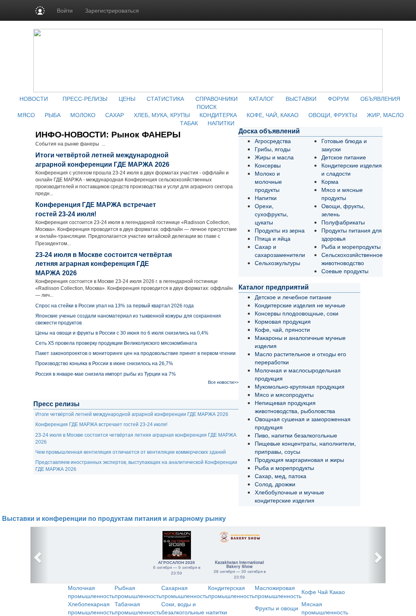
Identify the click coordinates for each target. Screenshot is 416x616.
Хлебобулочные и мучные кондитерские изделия (289, 496)
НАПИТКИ (221, 123)
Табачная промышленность (138, 608)
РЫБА (53, 115)
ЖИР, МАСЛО (385, 115)
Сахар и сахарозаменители (280, 250)
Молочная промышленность (91, 591)
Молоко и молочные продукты (268, 181)
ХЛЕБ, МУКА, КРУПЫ (162, 115)
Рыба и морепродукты (351, 246)
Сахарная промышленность (184, 591)
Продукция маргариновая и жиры (299, 459)
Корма (329, 181)
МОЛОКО (82, 115)
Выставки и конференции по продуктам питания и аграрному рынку (114, 518)
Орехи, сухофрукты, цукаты (271, 214)
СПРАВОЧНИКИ (216, 98)
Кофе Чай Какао (323, 592)
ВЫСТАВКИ (301, 98)
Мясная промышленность (324, 608)
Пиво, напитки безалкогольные (296, 435)
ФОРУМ (338, 98)
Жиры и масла (274, 157)
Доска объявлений (269, 131)
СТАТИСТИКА (165, 98)
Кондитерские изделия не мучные (300, 305)
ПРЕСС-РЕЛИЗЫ (85, 98)
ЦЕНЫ (127, 98)
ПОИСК (207, 106)
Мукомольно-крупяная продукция (299, 386)
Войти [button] (65, 10)
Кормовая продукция (283, 321)
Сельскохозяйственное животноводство (352, 258)
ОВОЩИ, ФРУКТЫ (332, 115)
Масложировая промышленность (278, 591)
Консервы (268, 165)
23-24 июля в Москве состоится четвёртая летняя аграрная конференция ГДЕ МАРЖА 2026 (103, 264)
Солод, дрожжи (275, 484)
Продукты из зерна (280, 230)
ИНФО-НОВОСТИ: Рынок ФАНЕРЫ (108, 134)
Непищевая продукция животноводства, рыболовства (295, 406)
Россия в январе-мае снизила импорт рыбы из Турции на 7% (105, 374)
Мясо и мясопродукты (284, 394)
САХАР (114, 115)
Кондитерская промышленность (231, 591)
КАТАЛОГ (261, 98)
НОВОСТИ (34, 98)
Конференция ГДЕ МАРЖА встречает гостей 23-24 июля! (101, 424)
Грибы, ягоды (272, 149)
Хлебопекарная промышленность (91, 608)
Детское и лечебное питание (293, 297)
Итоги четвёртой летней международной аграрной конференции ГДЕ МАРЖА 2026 (131, 414)
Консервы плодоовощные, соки (296, 313)
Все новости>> (223, 382)
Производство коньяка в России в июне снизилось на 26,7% (104, 363)
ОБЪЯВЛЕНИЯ (380, 98)
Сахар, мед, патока (280, 476)
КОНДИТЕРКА (218, 115)
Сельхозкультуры (277, 263)
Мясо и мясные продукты (342, 193)
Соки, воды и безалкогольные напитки (194, 608)
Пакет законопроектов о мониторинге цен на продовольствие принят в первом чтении (135, 353)
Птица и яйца (272, 238)
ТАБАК (189, 123)
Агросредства (273, 141)
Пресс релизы (56, 404)
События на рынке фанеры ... (70, 144)
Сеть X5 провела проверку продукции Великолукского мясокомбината (116, 343)
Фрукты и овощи (276, 608)
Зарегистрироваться (112, 10)
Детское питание (343, 157)
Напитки (266, 198)
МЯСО (26, 115)
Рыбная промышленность (138, 591)
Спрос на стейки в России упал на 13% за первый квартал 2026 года (114, 306)
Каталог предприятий (273, 287)
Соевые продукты (344, 271)
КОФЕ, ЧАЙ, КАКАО (273, 115)
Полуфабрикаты (343, 222)
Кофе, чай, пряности (282, 329)
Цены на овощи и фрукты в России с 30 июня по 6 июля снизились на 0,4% (121, 333)
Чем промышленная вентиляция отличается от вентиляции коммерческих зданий (130, 452)
